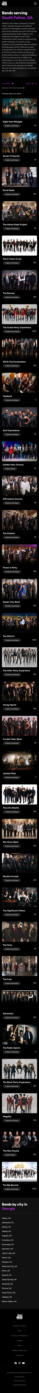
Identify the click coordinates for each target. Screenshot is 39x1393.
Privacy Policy (19, 1377)
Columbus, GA (7, 1240)
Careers (19, 1341)
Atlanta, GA (6, 1231)
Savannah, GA (7, 1284)
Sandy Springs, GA (9, 1279)
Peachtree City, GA (9, 1266)
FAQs (19, 1345)
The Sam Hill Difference (19, 1336)
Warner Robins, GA (9, 1301)
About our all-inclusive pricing (12, 88)
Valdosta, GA (7, 1297)
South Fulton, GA (8, 1293)
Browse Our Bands (19, 1326)
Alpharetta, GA (8, 1223)
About (19, 1331)
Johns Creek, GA (8, 1253)
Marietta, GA (7, 1262)
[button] (35, 3)
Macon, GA (6, 1258)
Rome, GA (6, 1271)
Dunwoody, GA (8, 1244)
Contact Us (19, 1355)
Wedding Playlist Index (19, 1350)
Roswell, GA (6, 1275)
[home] (4, 3)
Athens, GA (6, 1227)
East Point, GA (7, 1249)
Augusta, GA (7, 1236)
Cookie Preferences (19, 1385)
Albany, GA (6, 1218)
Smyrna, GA (6, 1288)
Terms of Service (19, 1381)
